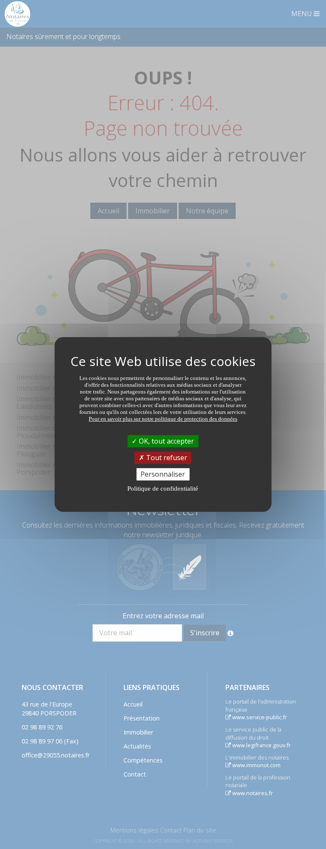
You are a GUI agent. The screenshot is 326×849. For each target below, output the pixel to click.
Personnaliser (163, 474)
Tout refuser (165, 457)
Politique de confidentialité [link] (162, 488)
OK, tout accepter (165, 440)
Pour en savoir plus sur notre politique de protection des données (163, 418)
